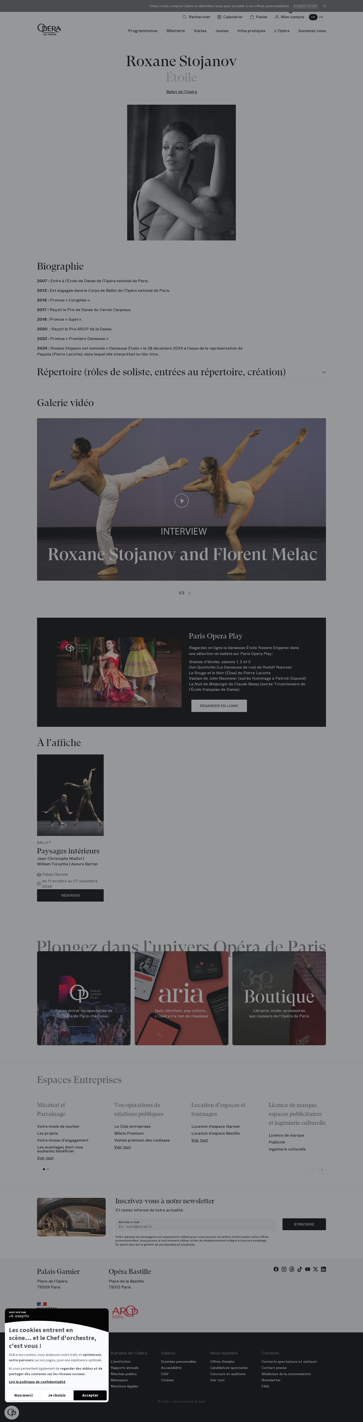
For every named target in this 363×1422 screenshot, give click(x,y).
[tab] (181, 372)
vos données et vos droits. (177, 1244)
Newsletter (271, 1380)
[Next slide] (322, 1170)
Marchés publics (124, 1373)
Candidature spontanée (229, 1367)
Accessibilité (171, 1367)
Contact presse (274, 1367)
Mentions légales (124, 1386)
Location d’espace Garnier (215, 1126)
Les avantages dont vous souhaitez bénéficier (60, 1149)
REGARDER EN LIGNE (219, 705)
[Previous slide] (312, 1170)
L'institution (121, 1361)
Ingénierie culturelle (287, 1149)
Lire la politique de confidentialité (37, 1382)
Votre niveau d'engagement (62, 1140)
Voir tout (45, 1158)
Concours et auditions (228, 1373)
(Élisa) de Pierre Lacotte (230, 673)
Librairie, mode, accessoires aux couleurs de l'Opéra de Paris (279, 1013)
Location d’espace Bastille (215, 1133)
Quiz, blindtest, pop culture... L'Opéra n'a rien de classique (181, 1013)
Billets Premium (129, 1133)
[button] (11, 1413)
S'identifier (305, 6)
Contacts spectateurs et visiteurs (289, 1361)
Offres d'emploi (222, 1361)
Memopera (119, 1380)
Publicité (277, 1142)
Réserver (70, 895)
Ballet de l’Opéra (181, 92)
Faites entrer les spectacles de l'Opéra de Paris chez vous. (84, 1013)
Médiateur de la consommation (286, 1373)
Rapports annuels (125, 1367)
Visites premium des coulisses (142, 1140)
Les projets (47, 1133)
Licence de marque (286, 1135)
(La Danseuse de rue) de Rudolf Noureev (240, 667)
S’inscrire (304, 1224)
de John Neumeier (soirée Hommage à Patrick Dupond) (247, 678)
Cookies (167, 1380)
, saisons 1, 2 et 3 (220, 662)
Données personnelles (178, 1361)
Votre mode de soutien (58, 1126)
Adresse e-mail (129, 1222)
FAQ (265, 1386)
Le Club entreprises (132, 1126)
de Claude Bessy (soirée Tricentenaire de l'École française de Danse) (247, 686)
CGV (164, 1373)
